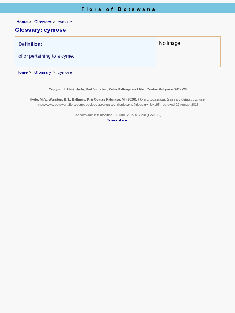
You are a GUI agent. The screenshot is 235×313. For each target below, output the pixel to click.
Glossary (42, 22)
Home (22, 22)
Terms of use (117, 120)
